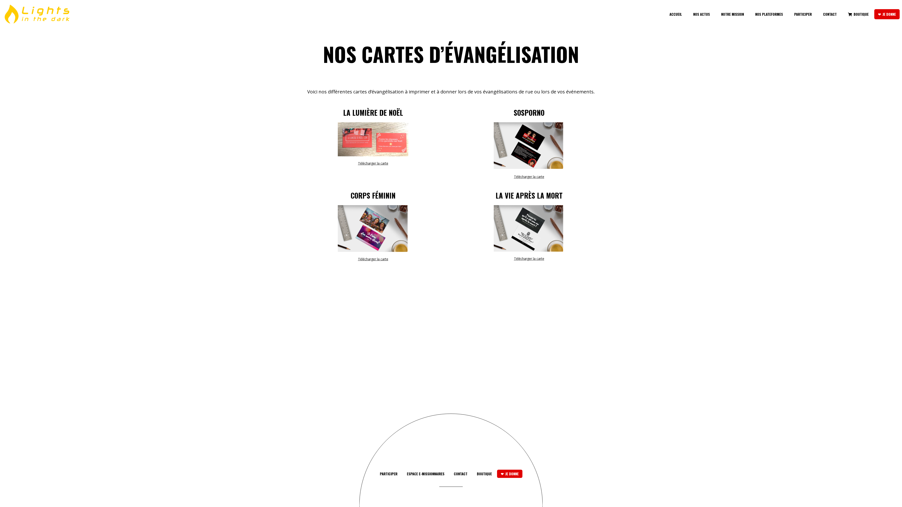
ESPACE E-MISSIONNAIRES (425, 473)
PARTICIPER (388, 473)
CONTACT (460, 473)
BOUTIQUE (484, 473)
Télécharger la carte (373, 163)
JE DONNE (512, 473)
